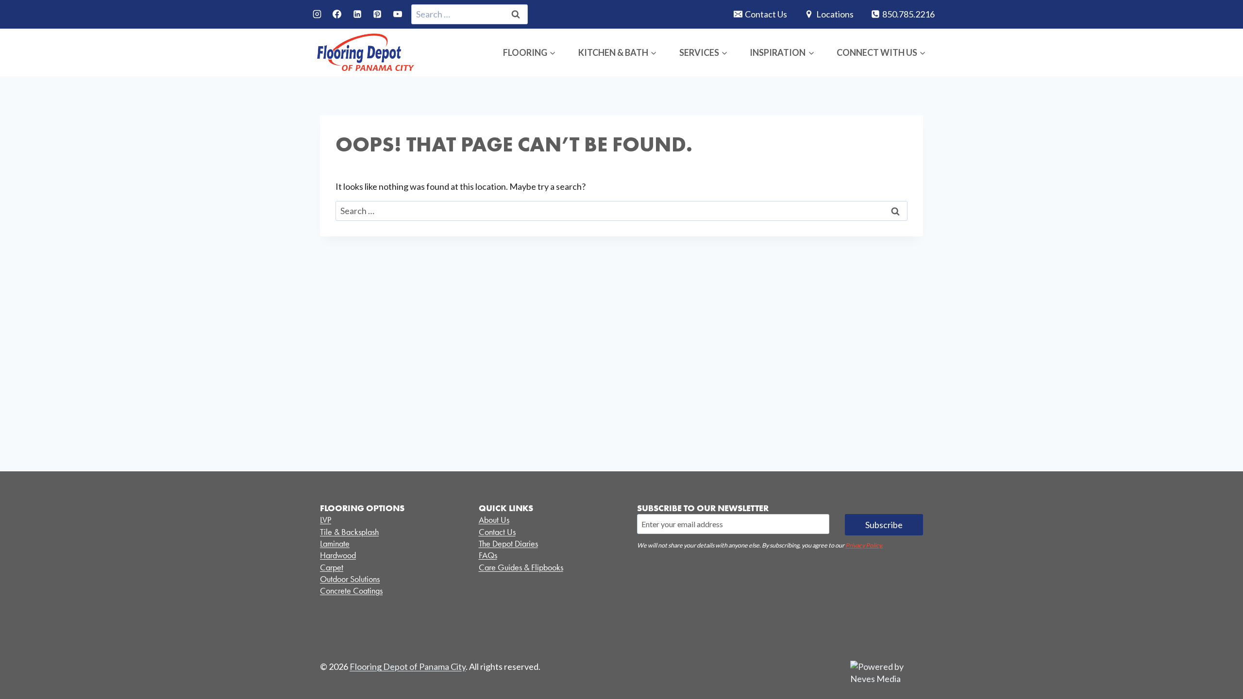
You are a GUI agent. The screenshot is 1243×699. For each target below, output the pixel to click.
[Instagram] (317, 14)
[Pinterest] (377, 14)
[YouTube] (397, 14)
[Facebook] (337, 14)
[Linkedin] (357, 14)
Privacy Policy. (864, 545)
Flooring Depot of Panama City (408, 666)
